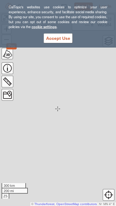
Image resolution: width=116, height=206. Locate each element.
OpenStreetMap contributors (76, 204)
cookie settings (44, 26)
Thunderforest (44, 204)
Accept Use (58, 38)
